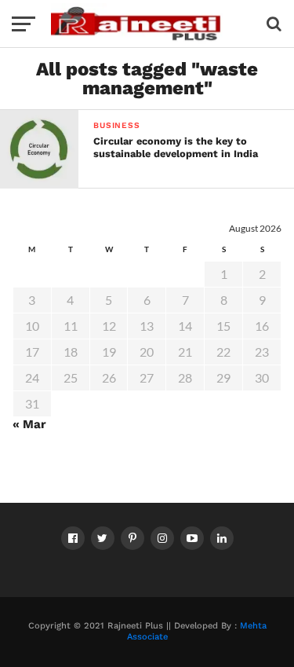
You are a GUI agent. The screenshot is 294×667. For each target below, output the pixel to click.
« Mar (29, 424)
